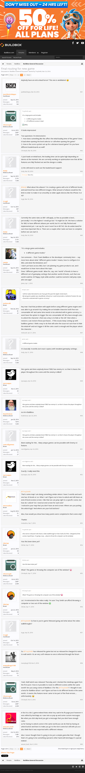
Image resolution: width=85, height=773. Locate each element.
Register (44, 52)
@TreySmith (26, 491)
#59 (81, 700)
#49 (81, 381)
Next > (29, 75)
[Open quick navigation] (82, 64)
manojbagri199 (9, 665)
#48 (81, 352)
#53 (81, 523)
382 (17, 270)
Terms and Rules (79, 770)
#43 (81, 171)
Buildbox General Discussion (19, 71)
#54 (81, 545)
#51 (81, 449)
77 (18, 452)
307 (17, 209)
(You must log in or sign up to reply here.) (71, 749)
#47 (81, 333)
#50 (81, 416)
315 (17, 102)
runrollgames (8, 444)
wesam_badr (8, 727)
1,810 (17, 422)
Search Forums (6, 57)
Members (32, 52)
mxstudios (7, 505)
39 (18, 551)
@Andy (23, 187)
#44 (81, 199)
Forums (21, 52)
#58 (81, 663)
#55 (81, 573)
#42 (81, 151)
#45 (81, 235)
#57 (81, 633)
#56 (81, 607)
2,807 (17, 132)
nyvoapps (7, 383)
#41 (81, 92)
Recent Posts (17, 57)
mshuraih (7, 303)
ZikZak (6, 543)
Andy (5, 171)
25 (18, 391)
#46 (81, 283)
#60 (81, 744)
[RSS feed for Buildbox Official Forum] (82, 766)
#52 (81, 475)
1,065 (17, 734)
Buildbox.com (9, 52)
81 (18, 311)
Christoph (7, 125)
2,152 (17, 178)
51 (18, 513)
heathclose (7, 414)
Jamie (5, 262)
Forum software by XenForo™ (17, 770)
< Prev (11, 75)
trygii (5, 201)
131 (17, 673)
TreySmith (38, 71)
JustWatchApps (9, 94)
